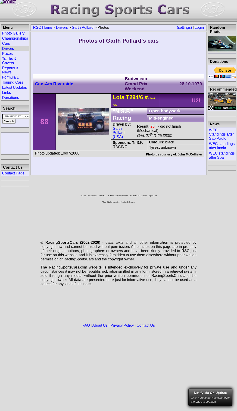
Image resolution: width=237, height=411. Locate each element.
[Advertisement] (15, 143)
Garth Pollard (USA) (119, 132)
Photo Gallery (13, 33)
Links (6, 93)
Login (199, 27)
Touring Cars (12, 82)
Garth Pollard (83, 27)
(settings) (184, 27)
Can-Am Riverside (54, 83)
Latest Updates (14, 87)
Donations (10, 98)
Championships (15, 38)
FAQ (86, 325)
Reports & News (10, 70)
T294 (132, 97)
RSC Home (42, 27)
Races (7, 54)
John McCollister (190, 154)
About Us (100, 325)
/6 (140, 97)
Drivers (62, 27)
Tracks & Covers (9, 61)
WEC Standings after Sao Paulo (221, 134)
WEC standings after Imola (222, 146)
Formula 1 (10, 77)
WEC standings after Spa (222, 155)
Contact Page (13, 173)
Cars (6, 43)
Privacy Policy (122, 325)
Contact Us (146, 325)
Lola (118, 97)
